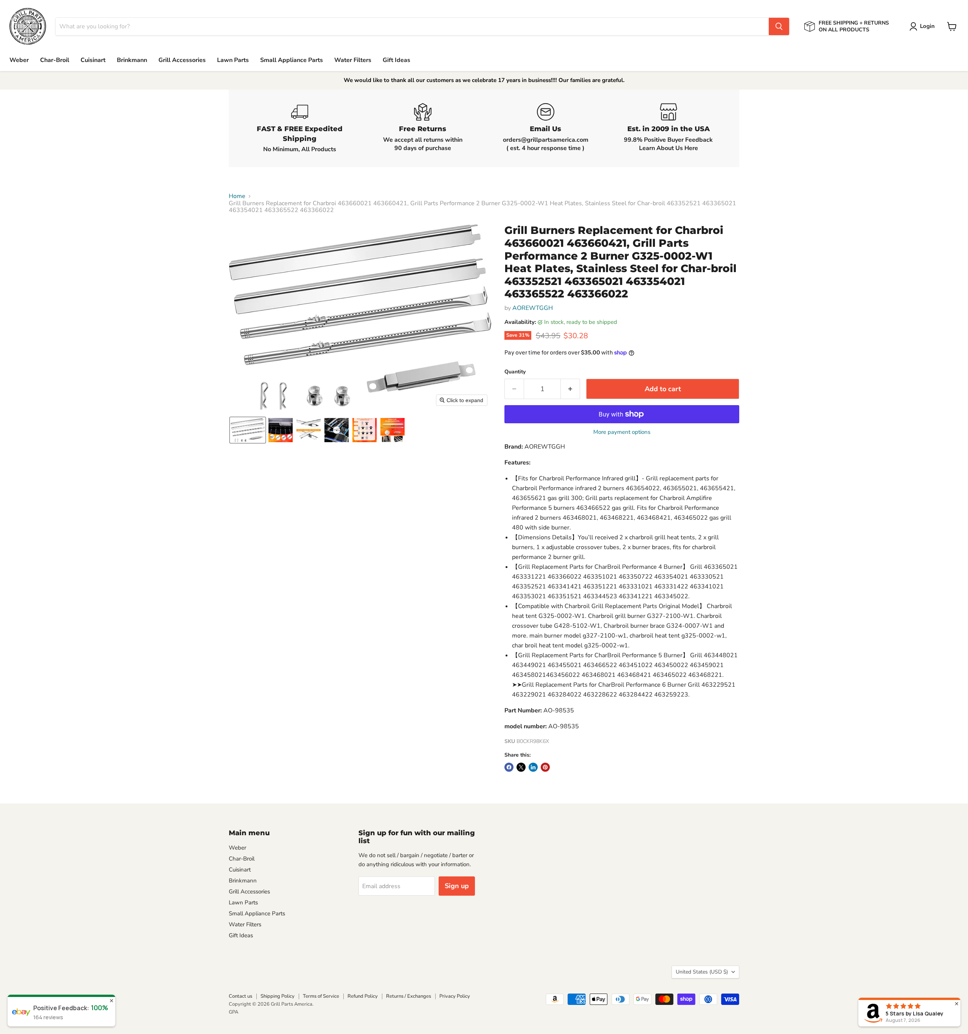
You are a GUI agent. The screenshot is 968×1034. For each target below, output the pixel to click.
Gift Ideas (396, 60)
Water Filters (352, 60)
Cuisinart (93, 60)
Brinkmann (132, 60)
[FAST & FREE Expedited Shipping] (299, 128)
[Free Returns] (422, 128)
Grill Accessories (182, 60)
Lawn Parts (233, 60)
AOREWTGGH (532, 308)
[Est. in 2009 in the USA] (668, 128)
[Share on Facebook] (508, 767)
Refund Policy (362, 996)
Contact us (240, 996)
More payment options (621, 432)
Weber (19, 60)
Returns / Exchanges (408, 996)
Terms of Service (321, 996)
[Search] (779, 26)
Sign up (457, 885)
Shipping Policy (278, 996)
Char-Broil (54, 60)
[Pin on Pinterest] (545, 767)
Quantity (515, 372)
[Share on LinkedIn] (533, 767)
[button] (923, 26)
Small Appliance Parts (291, 60)
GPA (233, 1012)
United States (702, 971)
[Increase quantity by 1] (570, 389)
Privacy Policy (454, 996)
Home (237, 196)
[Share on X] (521, 767)
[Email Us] (545, 128)
